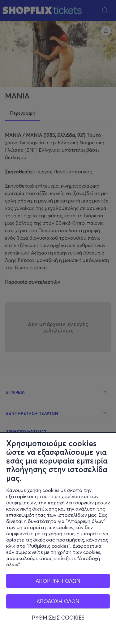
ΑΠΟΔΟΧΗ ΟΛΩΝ (58, 601)
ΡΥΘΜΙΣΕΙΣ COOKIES (58, 618)
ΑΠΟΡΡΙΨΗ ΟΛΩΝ (58, 580)
